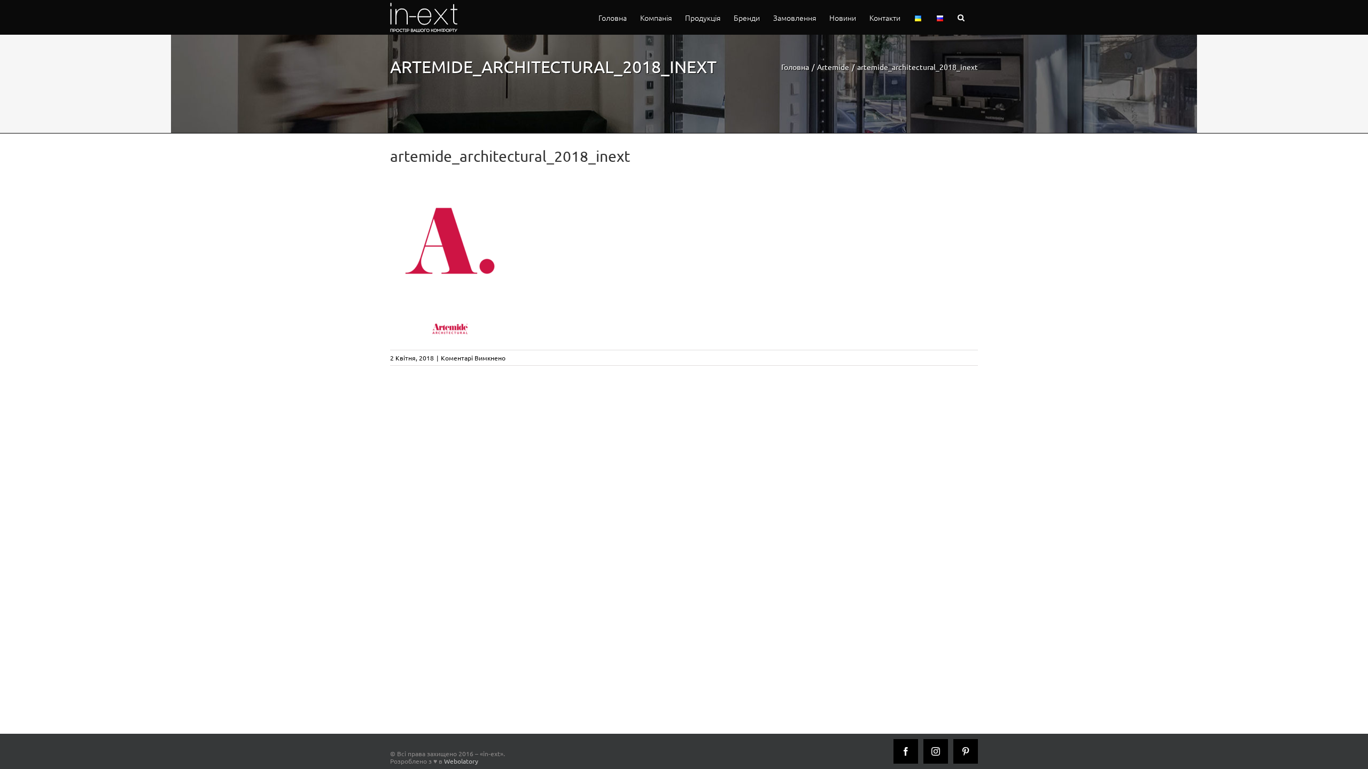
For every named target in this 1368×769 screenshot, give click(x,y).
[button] (961, 17)
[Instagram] (935, 751)
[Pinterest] (965, 751)
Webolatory (461, 761)
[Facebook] (905, 751)
